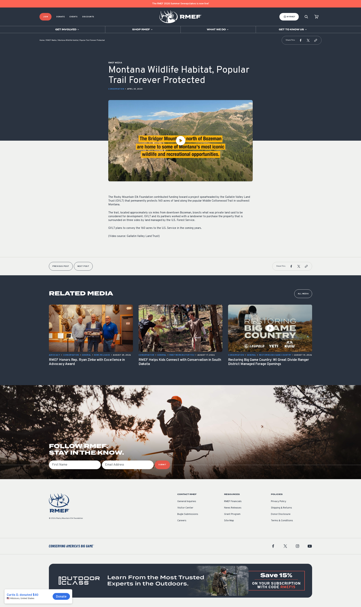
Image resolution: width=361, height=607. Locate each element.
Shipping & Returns (281, 507)
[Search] (306, 17)
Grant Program (232, 514)
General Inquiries (186, 501)
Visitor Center (185, 507)
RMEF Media (51, 40)
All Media (303, 294)
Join (45, 17)
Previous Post (60, 266)
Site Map (229, 520)
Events (73, 17)
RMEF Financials (233, 501)
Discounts (88, 17)
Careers (181, 520)
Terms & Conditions (282, 520)
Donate (60, 17)
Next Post (83, 266)
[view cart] (316, 17)
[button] (300, 40)
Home (41, 40)
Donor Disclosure (280, 514)
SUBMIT (162, 465)
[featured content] (180, 581)
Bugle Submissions (187, 514)
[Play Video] (180, 140)
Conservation (116, 89)
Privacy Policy (278, 501)
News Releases (232, 507)
